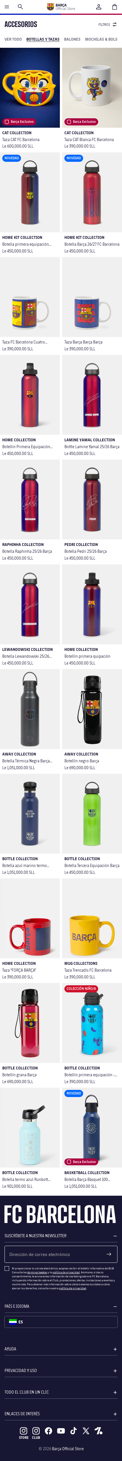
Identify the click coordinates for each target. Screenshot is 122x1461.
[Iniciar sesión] (98, 6)
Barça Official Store (68, 1448)
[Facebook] (48, 1430)
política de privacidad (66, 1272)
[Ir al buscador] (20, 7)
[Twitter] (86, 1430)
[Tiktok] (73, 1430)
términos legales (37, 1272)
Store (23, 1437)
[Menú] (7, 7)
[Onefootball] (98, 1430)
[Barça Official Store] (60, 7)
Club (36, 1437)
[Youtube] (61, 1430)
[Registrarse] (109, 1254)
